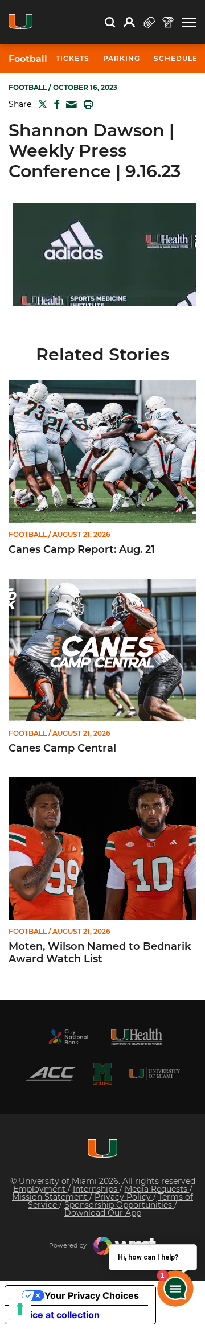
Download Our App (102, 1213)
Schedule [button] (176, 58)
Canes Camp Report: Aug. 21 (82, 550)
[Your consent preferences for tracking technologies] (20, 1309)
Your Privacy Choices (91, 1295)
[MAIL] (69, 105)
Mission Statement (50, 1197)
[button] (189, 22)
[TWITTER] (40, 104)
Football (28, 59)
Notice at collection (57, 1314)
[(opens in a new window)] (68, 1036)
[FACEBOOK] (54, 104)
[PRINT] (86, 104)
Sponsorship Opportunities (119, 1205)
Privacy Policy (124, 1197)
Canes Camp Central (62, 748)
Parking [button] (121, 58)
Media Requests (157, 1189)
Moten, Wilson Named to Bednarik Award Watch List (100, 953)
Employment (40, 1189)
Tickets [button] (72, 58)
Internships (96, 1189)
